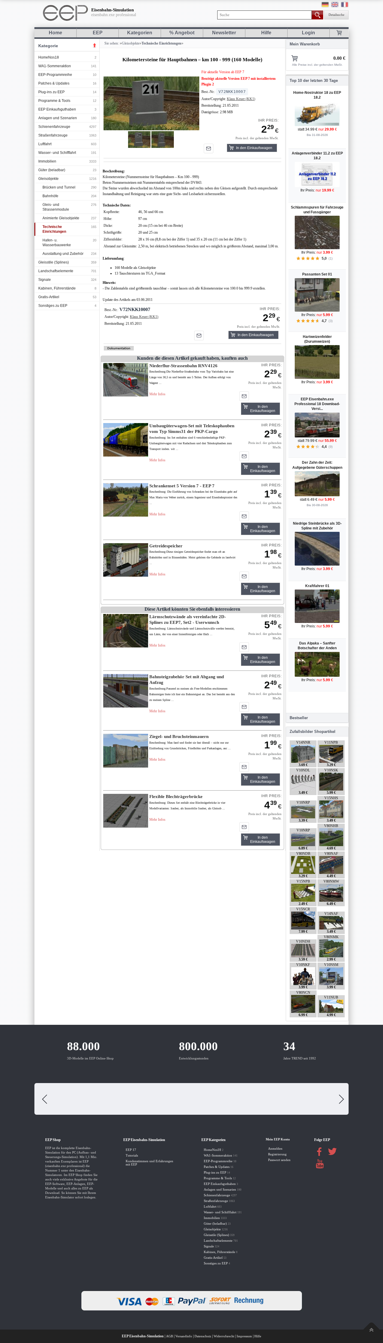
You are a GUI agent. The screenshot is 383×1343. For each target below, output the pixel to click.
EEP (98, 32)
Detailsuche (336, 14)
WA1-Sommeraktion (54, 66)
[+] (151, 103)
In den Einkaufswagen (254, 148)
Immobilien (47, 161)
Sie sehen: (111, 43)
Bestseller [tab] (299, 718)
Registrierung (277, 1154)
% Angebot (181, 32)
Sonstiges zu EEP (52, 306)
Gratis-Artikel (48, 297)
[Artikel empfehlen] (208, 148)
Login (308, 32)
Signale (44, 280)
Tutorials (132, 1155)
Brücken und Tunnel (58, 187)
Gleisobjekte (48, 179)
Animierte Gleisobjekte (60, 218)
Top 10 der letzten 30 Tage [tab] (314, 80)
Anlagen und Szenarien (57, 118)
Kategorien (139, 32)
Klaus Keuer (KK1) (241, 99)
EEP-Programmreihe (55, 75)
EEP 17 (131, 1149)
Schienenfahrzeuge (54, 127)
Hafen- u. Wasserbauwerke (56, 242)
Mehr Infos (157, 394)
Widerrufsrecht (224, 1336)
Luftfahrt (44, 144)
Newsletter (224, 32)
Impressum (244, 1336)
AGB (169, 1336)
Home (55, 32)
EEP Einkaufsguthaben (57, 109)
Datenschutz (202, 1336)
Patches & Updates (53, 83)
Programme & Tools (54, 101)
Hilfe (266, 32)
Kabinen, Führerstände (57, 288)
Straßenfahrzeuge (53, 135)
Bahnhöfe (50, 196)
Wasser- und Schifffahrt (57, 153)
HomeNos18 (48, 57)
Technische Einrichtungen (54, 229)
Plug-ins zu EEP (51, 92)
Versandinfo (183, 1336)
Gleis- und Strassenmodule (55, 207)
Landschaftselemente (55, 271)
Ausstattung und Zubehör (62, 254)
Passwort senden (279, 1160)
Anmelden (275, 1148)
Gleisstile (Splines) (53, 262)
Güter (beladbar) (51, 170)
